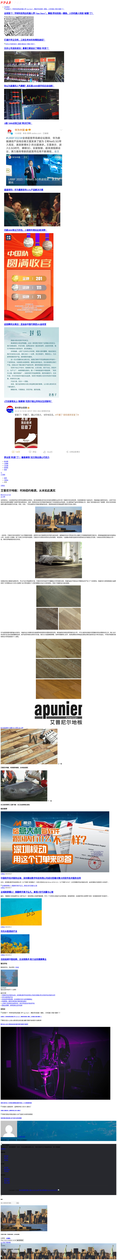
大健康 (6, 463)
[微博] (1, 1148)
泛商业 (6, 480)
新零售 (6, 467)
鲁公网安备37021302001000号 (49, 1190)
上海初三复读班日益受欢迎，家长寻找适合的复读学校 (18, 1003)
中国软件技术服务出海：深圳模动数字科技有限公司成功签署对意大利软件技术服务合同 (41, 878)
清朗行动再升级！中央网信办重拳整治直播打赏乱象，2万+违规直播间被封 (16, 1102)
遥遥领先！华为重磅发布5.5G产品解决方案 (23, 190)
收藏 (11, 728)
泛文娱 (6, 465)
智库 (5, 469)
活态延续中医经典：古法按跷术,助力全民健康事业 (23, 959)
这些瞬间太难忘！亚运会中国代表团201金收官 (25, 324)
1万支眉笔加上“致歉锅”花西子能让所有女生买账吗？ (28, 401)
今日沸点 (7, 7)
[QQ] (3, 1148)
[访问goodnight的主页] (9, 986)
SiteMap (6, 1171)
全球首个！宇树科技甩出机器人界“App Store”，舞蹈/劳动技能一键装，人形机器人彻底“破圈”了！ (49, 13)
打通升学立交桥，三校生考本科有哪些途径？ (24, 40)
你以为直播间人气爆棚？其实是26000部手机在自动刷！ (29, 86)
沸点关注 (7, 1178)
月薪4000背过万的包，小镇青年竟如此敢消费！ (25, 230)
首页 (5, 478)
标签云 (6, 1158)
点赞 (17, 728)
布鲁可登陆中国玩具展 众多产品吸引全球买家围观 (11, 1118)
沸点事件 (7, 1180)
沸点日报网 (22, 1190)
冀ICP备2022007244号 (32, 1190)
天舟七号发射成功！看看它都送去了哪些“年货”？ (26, 48)
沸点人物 (7, 1183)
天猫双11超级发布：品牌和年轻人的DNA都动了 (11, 1110)
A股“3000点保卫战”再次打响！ (18, 123)
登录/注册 (22, 1136)
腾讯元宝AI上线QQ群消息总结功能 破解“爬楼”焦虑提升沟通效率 (14, 1024)
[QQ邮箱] (4, 1148)
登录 (3, 474)
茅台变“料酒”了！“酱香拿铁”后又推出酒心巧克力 (26, 457)
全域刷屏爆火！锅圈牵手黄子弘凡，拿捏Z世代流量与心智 (27, 892)
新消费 (6, 461)
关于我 (6, 1167)
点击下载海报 (6, 1242)
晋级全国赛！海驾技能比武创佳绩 (12, 1005)
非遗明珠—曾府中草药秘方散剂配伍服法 (14, 1001)
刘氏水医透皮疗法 (9, 931)
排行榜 (6, 1156)
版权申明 (7, 1169)
